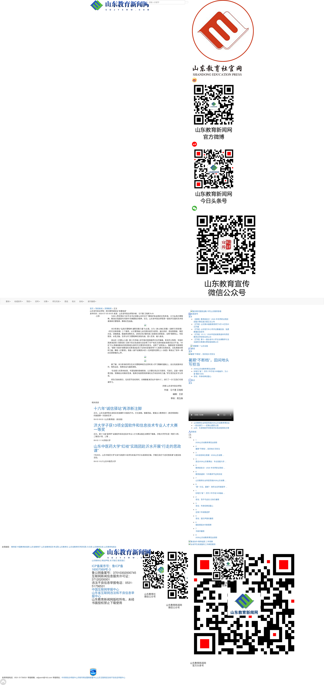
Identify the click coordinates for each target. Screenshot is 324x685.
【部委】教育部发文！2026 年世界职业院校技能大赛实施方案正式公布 (211, 320)
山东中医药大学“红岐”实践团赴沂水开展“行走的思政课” (137, 448)
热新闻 (193, 431)
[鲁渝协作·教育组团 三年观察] (201, 541)
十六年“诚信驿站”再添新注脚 (118, 408)
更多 (190, 316)
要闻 (7, 301)
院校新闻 (99, 308)
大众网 (89, 546)
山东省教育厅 (35, 546)
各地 (81, 301)
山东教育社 (63, 546)
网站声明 (105, 560)
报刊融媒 (91, 301)
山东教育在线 (98, 546)
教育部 (14, 546)
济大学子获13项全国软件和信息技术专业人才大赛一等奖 (136, 427)
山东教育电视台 (110, 546)
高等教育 (108, 308)
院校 (28, 301)
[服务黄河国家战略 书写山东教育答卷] (205, 311)
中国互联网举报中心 (105, 589)
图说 (66, 301)
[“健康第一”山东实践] (199, 345)
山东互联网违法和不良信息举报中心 (111, 677)
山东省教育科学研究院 (77, 546)
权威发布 (18, 301)
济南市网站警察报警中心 (87, 677)
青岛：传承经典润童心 (202, 376)
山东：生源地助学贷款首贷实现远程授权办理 (211, 428)
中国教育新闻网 (23, 546)
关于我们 (113, 560)
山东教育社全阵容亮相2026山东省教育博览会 (212, 422)
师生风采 (55, 301)
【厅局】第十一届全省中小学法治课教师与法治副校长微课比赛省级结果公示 (211, 340)
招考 (37, 301)
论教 (45, 301)
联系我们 (121, 560)
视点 (73, 301)
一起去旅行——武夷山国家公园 (206, 425)
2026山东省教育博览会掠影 (204, 368)
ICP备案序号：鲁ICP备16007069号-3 (107, 567)
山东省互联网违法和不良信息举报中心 (113, 594)
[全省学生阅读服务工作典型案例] (202, 544)
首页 (91, 308)
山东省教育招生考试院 (50, 546)
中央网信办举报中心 (69, 677)
